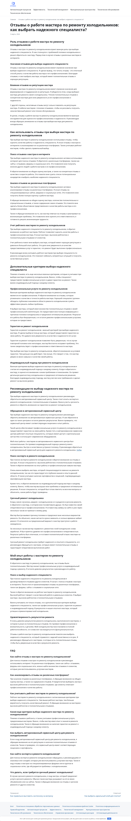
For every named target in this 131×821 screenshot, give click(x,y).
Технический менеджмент (57, 10)
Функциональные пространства (82, 10)
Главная (13, 19)
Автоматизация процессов (20, 10)
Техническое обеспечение (20, 13)
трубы (79, 450)
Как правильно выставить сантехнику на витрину (31, 794)
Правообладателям (17, 810)
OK (109, 818)
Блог (12, 806)
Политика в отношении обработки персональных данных (38, 806)
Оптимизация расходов (85, 813)
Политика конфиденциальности (108, 806)
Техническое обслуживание (108, 10)
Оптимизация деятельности (107, 813)
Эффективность (39, 10)
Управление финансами (64, 813)
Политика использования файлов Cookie (77, 806)
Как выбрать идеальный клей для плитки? (103, 794)
